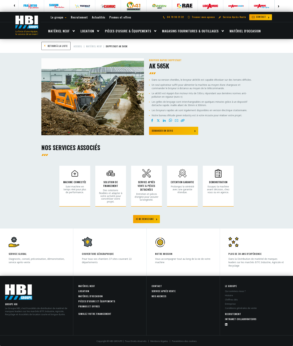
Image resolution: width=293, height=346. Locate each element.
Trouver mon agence (203, 17)
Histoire (229, 295)
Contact (157, 286)
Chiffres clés (231, 299)
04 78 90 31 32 (175, 17)
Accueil (78, 46)
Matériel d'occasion (90, 296)
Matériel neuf (94, 46)
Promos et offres (89, 306)
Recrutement (233, 314)
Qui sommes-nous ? (235, 291)
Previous (14, 6)
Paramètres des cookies (184, 341)
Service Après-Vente (234, 17)
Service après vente (164, 291)
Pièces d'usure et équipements (96, 301)
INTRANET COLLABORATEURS (240, 319)
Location (83, 291)
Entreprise (230, 303)
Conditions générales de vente (241, 308)
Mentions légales (159, 341)
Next (278, 6)
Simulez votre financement (94, 314)
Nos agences (159, 296)
